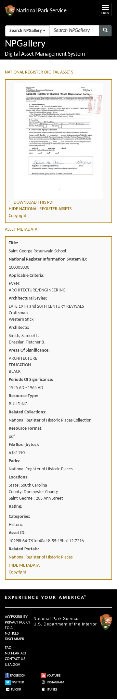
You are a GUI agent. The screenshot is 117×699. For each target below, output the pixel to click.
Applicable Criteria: (27, 275)
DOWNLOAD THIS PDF (34, 202)
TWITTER (17, 682)
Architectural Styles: (28, 298)
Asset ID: (17, 533)
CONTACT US (15, 659)
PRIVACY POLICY (17, 623)
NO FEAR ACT (16, 653)
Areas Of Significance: (29, 350)
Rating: (15, 506)
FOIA (9, 628)
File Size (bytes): (24, 444)
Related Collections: (27, 412)
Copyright (17, 215)
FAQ (8, 648)
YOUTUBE (53, 676)
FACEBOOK (17, 676)
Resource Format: (26, 428)
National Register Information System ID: (48, 259)
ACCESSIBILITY (16, 617)
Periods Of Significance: (31, 379)
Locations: (19, 477)
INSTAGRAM (55, 682)
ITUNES (51, 690)
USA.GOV (12, 665)
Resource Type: (23, 396)
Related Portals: (24, 549)
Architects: (19, 327)
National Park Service (56, 618)
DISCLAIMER (14, 639)
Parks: (14, 461)
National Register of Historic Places (40, 557)
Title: (13, 243)
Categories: (19, 516)
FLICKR (15, 690)
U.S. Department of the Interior (65, 624)
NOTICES (12, 634)
